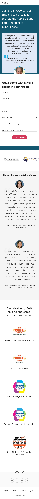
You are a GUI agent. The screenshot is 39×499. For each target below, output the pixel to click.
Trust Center (32, 491)
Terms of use (14, 491)
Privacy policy (5, 491)
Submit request (19, 137)
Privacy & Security (23, 491)
